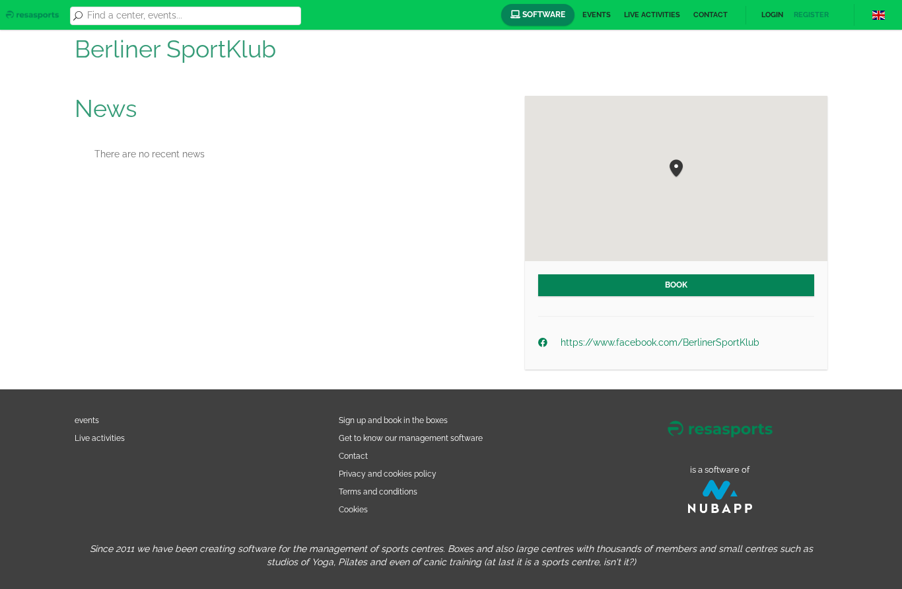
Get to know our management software (411, 438)
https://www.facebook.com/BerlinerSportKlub (660, 342)
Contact (710, 15)
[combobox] (191, 15)
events (87, 420)
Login (772, 15)
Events (596, 15)
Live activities (652, 15)
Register (811, 15)
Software (542, 14)
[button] (676, 168)
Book (676, 285)
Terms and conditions (378, 491)
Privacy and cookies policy (387, 474)
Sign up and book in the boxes (393, 420)
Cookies (353, 509)
